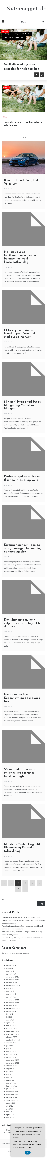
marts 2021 (11, 1122)
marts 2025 (11, 998)
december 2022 (12, 1064)
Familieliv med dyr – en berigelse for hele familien (21, 922)
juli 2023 (9, 1050)
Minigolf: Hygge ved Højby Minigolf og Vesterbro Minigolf (22, 410)
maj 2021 (10, 1116)
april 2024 (10, 1027)
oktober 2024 (11, 1010)
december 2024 (12, 1004)
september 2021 (13, 1105)
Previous (36, 79)
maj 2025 (10, 995)
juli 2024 (9, 1018)
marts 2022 (11, 1087)
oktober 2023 (11, 1041)
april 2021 (10, 1119)
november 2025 (12, 984)
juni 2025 (9, 993)
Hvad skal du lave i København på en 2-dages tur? (22, 702)
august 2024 (11, 1016)
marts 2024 (11, 1030)
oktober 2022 (11, 1070)
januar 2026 (11, 978)
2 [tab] (23, 141)
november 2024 (12, 1007)
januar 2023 (11, 1061)
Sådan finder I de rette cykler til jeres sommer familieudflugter (19, 777)
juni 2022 (9, 1079)
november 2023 (12, 1038)
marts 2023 (11, 1056)
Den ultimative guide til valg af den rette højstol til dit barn (22, 627)
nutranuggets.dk (16, 38)
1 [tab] (21, 141)
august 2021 (11, 1107)
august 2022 (11, 1073)
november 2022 (12, 1067)
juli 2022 (9, 1076)
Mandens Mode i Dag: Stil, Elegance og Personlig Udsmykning (22, 852)
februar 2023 (11, 1059)
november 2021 (12, 1099)
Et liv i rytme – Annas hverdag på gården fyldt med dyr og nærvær (21, 338)
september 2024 (13, 1013)
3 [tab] (25, 141)
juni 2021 (9, 1113)
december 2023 (12, 1036)
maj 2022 (10, 1082)
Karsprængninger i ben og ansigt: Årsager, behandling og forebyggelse (23, 553)
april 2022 (10, 1084)
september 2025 (13, 990)
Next (42, 79)
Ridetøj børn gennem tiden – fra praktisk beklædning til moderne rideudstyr (23, 69)
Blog (7, 34)
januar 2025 (11, 1001)
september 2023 (13, 1044)
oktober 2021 (11, 1102)
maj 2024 (10, 1024)
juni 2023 (9, 1053)
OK (28, 1153)
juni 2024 (9, 1021)
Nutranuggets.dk (26, 8)
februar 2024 (11, 1033)
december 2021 (12, 1096)
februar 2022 (11, 1090)
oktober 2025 (11, 987)
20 (18, 893)
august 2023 (11, 1047)
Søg (3, 904)
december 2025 (12, 981)
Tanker (9, 1137)
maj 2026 (10, 975)
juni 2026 (9, 973)
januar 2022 (11, 1093)
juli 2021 (9, 1110)
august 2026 (11, 970)
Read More (14, 79)
